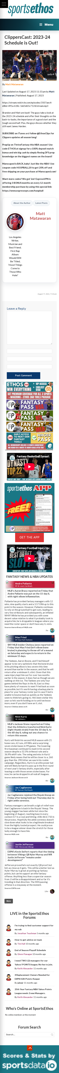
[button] (4, 4)
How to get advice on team (28, 939)
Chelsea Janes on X (19, 706)
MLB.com (15, 834)
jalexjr (20, 983)
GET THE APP (29, 537)
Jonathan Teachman (26, 933)
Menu (49, 24)
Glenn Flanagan (24, 954)
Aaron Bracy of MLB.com (21, 627)
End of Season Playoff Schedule (30, 950)
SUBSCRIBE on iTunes (13, 133)
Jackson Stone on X (19, 777)
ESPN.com (15, 888)
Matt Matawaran (14, 84)
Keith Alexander (25, 968)
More (9, 901)
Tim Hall (21, 944)
